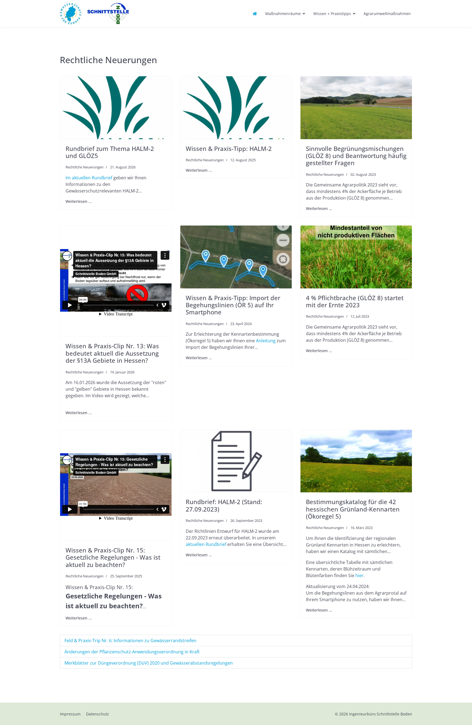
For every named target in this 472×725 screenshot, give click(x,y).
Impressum (70, 714)
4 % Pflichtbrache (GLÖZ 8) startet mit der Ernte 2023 (354, 301)
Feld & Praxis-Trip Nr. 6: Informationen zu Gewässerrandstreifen (130, 641)
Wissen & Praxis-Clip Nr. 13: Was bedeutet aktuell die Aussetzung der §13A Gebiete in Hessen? (112, 353)
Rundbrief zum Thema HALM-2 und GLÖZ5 (110, 152)
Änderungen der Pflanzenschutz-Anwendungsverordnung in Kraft (132, 652)
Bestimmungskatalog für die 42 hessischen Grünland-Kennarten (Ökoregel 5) (353, 509)
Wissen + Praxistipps (332, 13)
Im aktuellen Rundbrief (89, 178)
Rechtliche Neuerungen (85, 167)
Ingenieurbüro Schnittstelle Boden (380, 714)
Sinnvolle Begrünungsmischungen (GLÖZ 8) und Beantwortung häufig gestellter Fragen (356, 155)
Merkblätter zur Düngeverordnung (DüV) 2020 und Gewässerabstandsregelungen (148, 663)
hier (359, 575)
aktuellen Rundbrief (206, 544)
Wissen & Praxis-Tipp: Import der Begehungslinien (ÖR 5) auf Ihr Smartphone (233, 305)
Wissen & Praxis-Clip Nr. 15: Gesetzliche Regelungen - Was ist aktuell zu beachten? (113, 557)
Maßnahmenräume (283, 13)
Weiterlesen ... (79, 201)
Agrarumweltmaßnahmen (387, 13)
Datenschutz (97, 714)
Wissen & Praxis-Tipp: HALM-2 (229, 148)
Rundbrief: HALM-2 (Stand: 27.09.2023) (224, 505)
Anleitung (266, 341)
